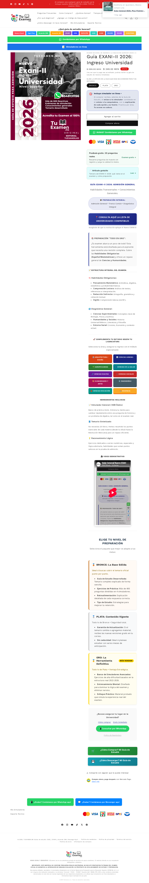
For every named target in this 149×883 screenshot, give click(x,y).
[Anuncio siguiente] (99, 4)
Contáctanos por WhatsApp (76, 39)
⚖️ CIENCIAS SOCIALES (125, 374)
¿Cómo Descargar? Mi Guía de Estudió (111, 761)
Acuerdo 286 (43, 33)
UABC (101, 33)
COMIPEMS (130, 33)
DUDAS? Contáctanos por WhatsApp (114, 132)
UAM (93, 33)
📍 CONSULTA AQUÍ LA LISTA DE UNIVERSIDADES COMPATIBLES (112, 219)
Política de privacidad (106, 839)
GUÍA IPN (84, 33)
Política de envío (66, 842)
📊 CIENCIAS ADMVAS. (125, 357)
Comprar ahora (112, 123)
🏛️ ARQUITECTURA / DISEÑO (100, 358)
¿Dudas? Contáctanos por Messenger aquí (98, 802)
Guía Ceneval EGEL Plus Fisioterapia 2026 (129, 11)
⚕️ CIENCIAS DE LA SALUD (125, 367)
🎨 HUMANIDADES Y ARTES (100, 382)
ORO (116, 85)
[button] (126, 18)
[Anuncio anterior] (49, 4)
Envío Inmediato (120, 722)
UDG (75, 33)
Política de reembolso (89, 839)
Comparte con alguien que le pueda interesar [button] (109, 773)
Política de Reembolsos (112, 735)
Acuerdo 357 (56, 33)
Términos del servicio (124, 839)
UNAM (67, 33)
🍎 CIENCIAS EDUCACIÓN (100, 391)
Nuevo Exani (19, 33)
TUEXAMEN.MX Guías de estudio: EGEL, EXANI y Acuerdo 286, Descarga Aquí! (51, 839)
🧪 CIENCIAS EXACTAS (100, 374)
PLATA (105, 85)
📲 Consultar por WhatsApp (112, 728)
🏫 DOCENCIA (125, 391)
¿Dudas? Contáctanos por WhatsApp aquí (50, 802)
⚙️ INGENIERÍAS (125, 381)
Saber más (95, 781)
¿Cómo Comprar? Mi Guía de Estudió (110, 751)
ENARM (110, 33)
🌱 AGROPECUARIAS (100, 367)
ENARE (119, 33)
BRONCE (93, 85)
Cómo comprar (104, 722)
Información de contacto (82, 842)
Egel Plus (31, 33)
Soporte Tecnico (17, 814)
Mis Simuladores (17, 810)
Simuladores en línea (74, 46)
